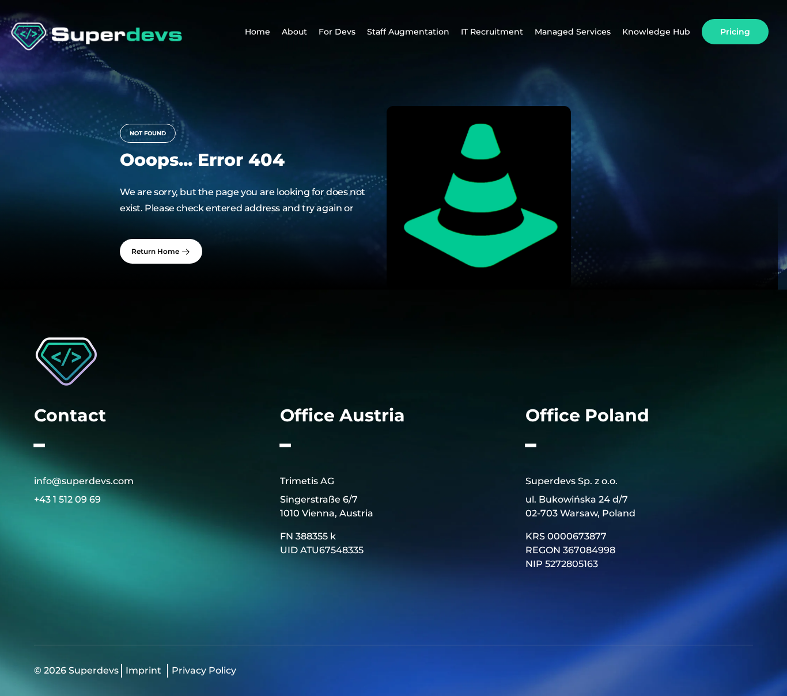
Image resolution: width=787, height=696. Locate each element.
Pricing (735, 31)
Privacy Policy (204, 670)
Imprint (143, 670)
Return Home (156, 251)
